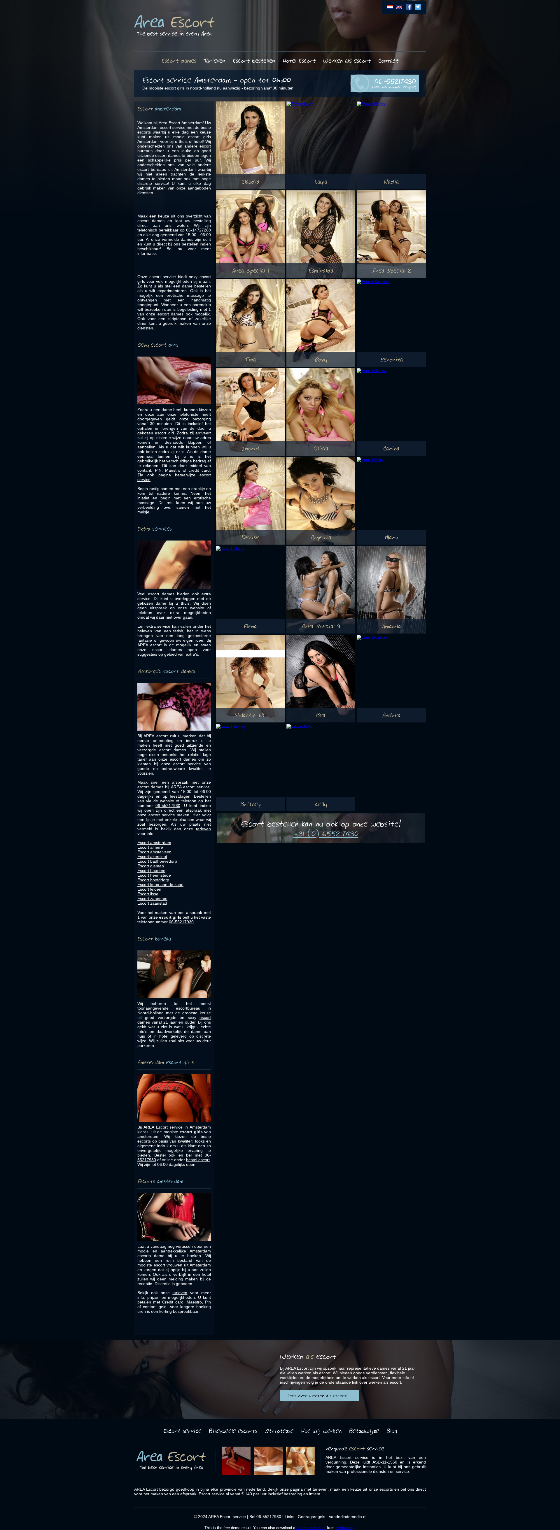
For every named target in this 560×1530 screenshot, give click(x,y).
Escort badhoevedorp (157, 861)
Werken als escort (347, 60)
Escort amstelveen (154, 852)
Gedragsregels (311, 1516)
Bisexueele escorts (233, 1430)
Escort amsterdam (154, 842)
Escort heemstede (154, 875)
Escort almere (150, 847)
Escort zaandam (152, 898)
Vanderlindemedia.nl (347, 1516)
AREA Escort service (227, 1516)
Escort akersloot (152, 856)
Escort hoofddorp (153, 880)
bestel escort (198, 1159)
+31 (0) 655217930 (325, 833)
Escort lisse (147, 894)
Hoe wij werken (321, 1430)
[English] (399, 8)
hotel (163, 1036)
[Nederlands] (390, 8)
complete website (311, 1528)
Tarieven (214, 60)
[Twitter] (418, 8)
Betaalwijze (364, 1430)
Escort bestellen (254, 60)
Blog (391, 1430)
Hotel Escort (299, 60)
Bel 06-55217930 (265, 1516)
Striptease (279, 1430)
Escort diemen (150, 866)
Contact (388, 60)
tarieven (203, 829)
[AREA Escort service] (174, 26)
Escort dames (179, 60)
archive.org (345, 1528)
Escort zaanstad (152, 903)
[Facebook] (409, 8)
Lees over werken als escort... (319, 1395)
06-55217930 (393, 82)
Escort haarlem (151, 870)
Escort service (182, 1430)
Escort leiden (149, 889)
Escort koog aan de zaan (160, 884)
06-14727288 (198, 230)
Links (289, 1516)
